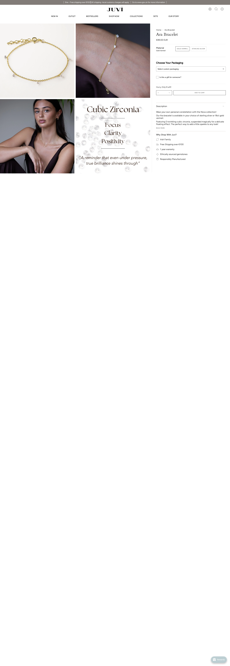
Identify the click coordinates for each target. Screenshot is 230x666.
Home (158, 30)
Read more (160, 128)
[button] (216, 9)
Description (161, 106)
